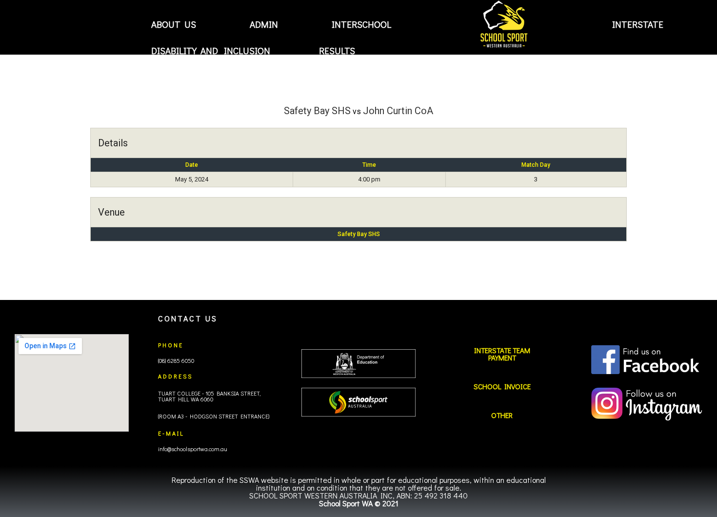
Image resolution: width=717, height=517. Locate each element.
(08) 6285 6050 (176, 360)
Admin (264, 24)
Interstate (637, 24)
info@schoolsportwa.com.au (192, 449)
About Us (173, 24)
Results (337, 50)
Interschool (361, 24)
